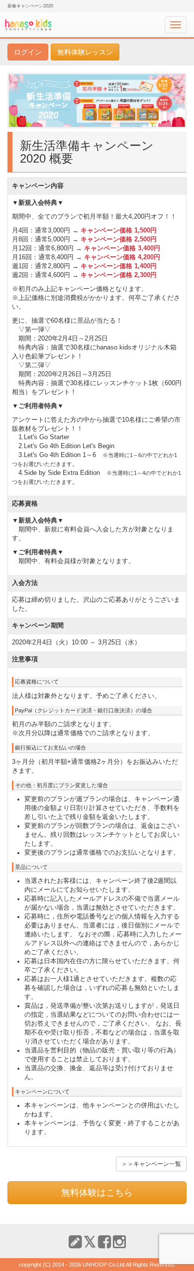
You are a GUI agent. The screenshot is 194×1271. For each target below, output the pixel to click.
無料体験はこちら (97, 1193)
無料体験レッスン (85, 52)
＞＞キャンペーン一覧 (151, 1163)
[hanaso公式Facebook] (104, 1242)
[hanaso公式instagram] (119, 1242)
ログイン (28, 52)
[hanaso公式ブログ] (75, 1242)
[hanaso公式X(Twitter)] (90, 1242)
